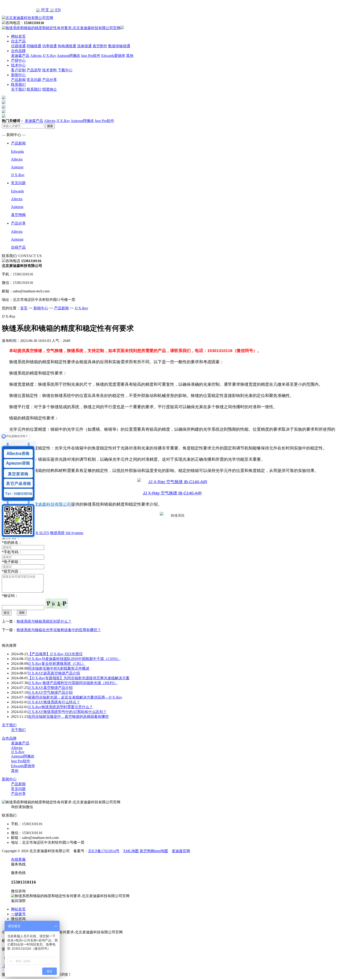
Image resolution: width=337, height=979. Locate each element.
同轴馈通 (34, 46)
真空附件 (100, 46)
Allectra (36, 56)
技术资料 (49, 70)
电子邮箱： (12, 562)
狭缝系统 (57, 533)
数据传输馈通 (119, 46)
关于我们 (18, 89)
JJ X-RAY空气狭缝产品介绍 (50, 692)
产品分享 (49, 80)
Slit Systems (74, 533)
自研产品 (18, 247)
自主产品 (18, 41)
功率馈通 (49, 46)
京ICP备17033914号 (103, 851)
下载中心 (65, 70)
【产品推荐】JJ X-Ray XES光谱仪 (55, 654)
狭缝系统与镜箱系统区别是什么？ (44, 621)
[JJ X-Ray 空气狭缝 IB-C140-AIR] (172, 482)
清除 (22, 612)
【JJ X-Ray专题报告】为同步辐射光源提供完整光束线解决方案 (79, 678)
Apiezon (17, 167)
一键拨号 (18, 914)
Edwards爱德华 (113, 56)
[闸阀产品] (4, 112)
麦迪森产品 (20, 56)
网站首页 (18, 36)
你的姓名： (12, 542)
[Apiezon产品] (4, 107)
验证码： (10, 596)
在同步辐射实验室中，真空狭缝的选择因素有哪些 (68, 716)
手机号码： (12, 552)
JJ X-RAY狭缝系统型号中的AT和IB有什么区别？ (67, 712)
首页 (24, 308)
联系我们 (18, 84)
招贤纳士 (49, 89)
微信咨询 (18, 919)
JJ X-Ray (49, 56)
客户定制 (18, 70)
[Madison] (4, 98)
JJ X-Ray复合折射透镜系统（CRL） (57, 664)
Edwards (17, 151)
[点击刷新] (56, 603)
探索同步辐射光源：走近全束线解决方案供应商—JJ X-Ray (75, 697)
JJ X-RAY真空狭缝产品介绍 (50, 688)
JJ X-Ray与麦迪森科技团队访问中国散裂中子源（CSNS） (74, 659)
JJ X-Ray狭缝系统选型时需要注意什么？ (60, 707)
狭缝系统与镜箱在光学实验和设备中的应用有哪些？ (59, 630)
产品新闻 (18, 80)
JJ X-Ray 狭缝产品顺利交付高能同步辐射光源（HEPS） (73, 683)
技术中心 (18, 65)
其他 (129, 56)
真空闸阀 (18, 215)
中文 (45, 10)
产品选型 (34, 70)
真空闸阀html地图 (154, 851)
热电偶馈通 (67, 46)
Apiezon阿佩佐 (68, 56)
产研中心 (18, 60)
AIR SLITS (40, 533)
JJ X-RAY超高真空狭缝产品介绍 (54, 673)
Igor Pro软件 (90, 56)
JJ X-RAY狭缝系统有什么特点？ (54, 702)
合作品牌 (18, 51)
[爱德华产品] (4, 116)
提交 (7, 612)
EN (57, 10)
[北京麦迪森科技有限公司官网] (27, 18)
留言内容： (12, 571)
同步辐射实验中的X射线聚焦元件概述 (58, 668)
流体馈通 (84, 46)
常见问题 (34, 80)
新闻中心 (18, 75)
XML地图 (131, 851)
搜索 (50, 126)
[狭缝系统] (4, 103)
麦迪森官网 (181, 851)
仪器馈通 (18, 46)
